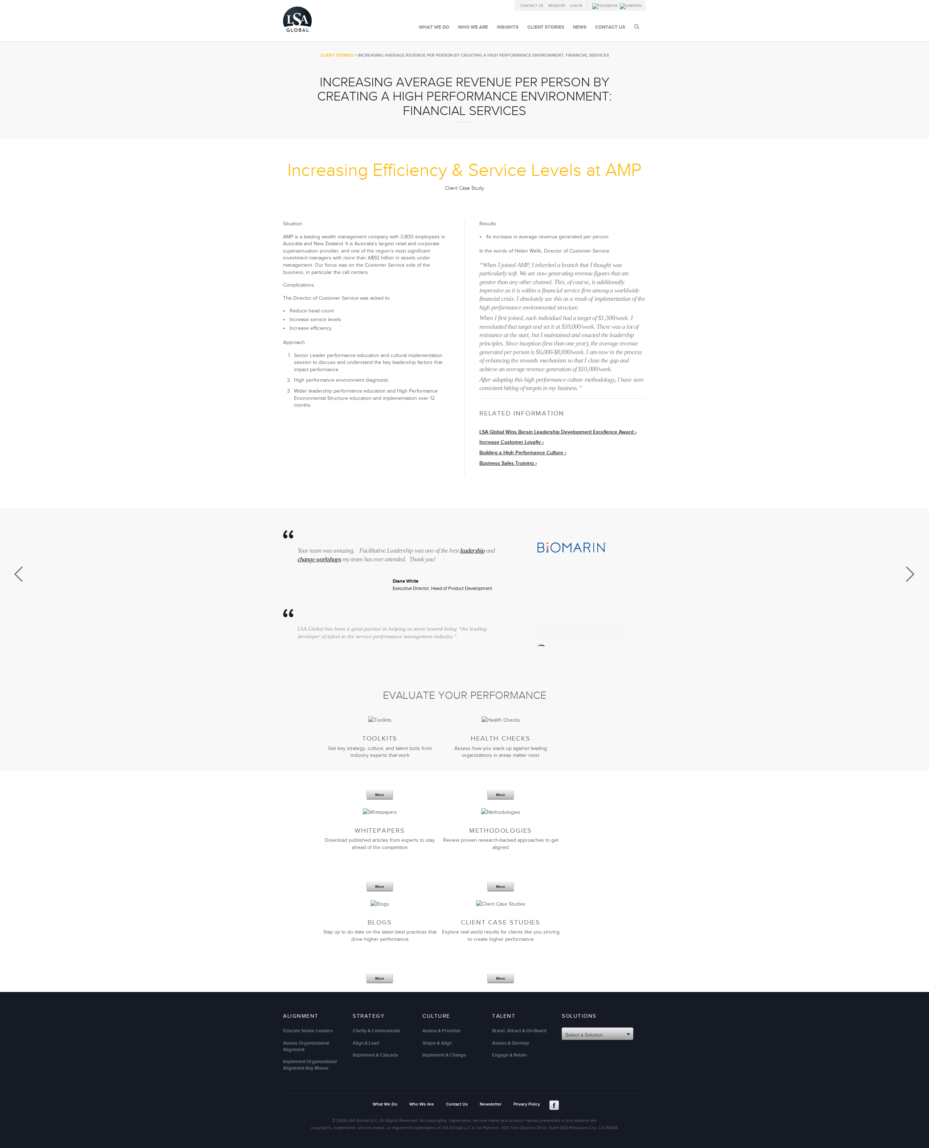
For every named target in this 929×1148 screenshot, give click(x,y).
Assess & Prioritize (441, 1031)
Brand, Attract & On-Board (519, 1031)
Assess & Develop (510, 1043)
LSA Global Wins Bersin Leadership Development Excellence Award (556, 432)
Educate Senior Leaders (308, 1031)
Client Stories (545, 27)
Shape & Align (437, 1043)
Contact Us (531, 6)
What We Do (434, 27)
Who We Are (473, 27)
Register (556, 6)
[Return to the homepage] (297, 33)
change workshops (319, 559)
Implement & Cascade (375, 1055)
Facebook (554, 1105)
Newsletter (491, 1104)
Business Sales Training (506, 463)
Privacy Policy (526, 1104)
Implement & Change (444, 1055)
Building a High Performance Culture (521, 453)
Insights (508, 27)
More (379, 795)
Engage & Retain (509, 1055)
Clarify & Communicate (376, 1031)
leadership (472, 550)
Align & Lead (366, 1043)
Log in (576, 6)
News (579, 27)
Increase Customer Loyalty (510, 442)
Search (636, 26)
